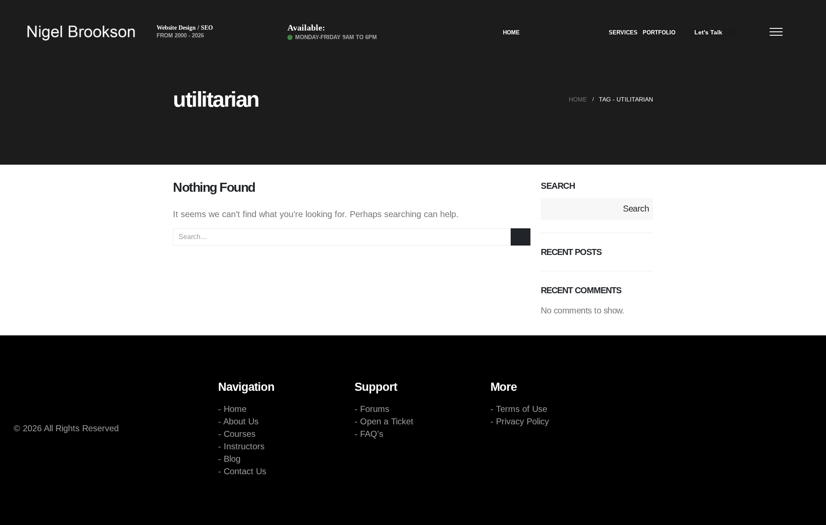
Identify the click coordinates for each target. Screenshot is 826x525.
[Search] (520, 237)
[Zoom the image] (78, 382)
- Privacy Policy (519, 421)
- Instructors (241, 446)
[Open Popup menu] (776, 31)
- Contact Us (242, 471)
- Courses (237, 434)
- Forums (371, 409)
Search (558, 185)
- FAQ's (368, 434)
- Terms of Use (518, 409)
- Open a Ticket (383, 421)
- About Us (238, 421)
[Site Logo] (81, 32)
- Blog (229, 459)
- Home (232, 409)
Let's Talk (708, 32)
